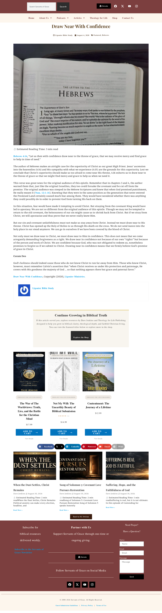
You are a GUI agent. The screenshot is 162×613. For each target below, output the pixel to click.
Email (122, 549)
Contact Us (128, 17)
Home (31, 17)
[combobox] (41, 6)
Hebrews (105, 35)
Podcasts (61, 17)
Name (122, 540)
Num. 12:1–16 (42, 192)
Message (123, 558)
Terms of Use (101, 605)
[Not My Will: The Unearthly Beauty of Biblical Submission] (63, 371)
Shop (114, 17)
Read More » (18, 510)
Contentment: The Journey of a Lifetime (98, 405)
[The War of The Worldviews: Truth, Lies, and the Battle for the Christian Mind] (29, 371)
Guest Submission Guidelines (67, 605)
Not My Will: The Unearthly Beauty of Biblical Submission (64, 407)
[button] (45, 446)
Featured (97, 35)
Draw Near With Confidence (28, 276)
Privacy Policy (87, 605)
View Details (29, 439)
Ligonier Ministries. (75, 276)
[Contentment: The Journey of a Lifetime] (98, 371)
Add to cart (30, 432)
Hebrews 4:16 (20, 156)
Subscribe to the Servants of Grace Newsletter (29, 551)
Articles (78, 17)
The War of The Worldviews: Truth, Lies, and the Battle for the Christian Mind (29, 411)
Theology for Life (99, 17)
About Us (44, 17)
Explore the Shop (81, 337)
